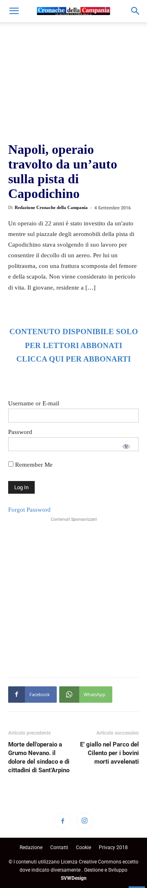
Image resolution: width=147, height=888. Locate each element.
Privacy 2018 (113, 847)
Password (20, 432)
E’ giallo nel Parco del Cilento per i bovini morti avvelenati (109, 753)
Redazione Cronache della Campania (51, 207)
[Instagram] (84, 821)
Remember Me (33, 464)
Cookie (83, 847)
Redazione (31, 847)
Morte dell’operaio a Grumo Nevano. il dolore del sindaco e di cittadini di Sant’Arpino (38, 757)
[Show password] (126, 446)
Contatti (59, 847)
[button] (14, 11)
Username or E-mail (33, 403)
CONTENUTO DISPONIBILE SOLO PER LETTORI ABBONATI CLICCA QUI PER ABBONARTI (73, 345)
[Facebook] (62, 821)
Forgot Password (29, 509)
